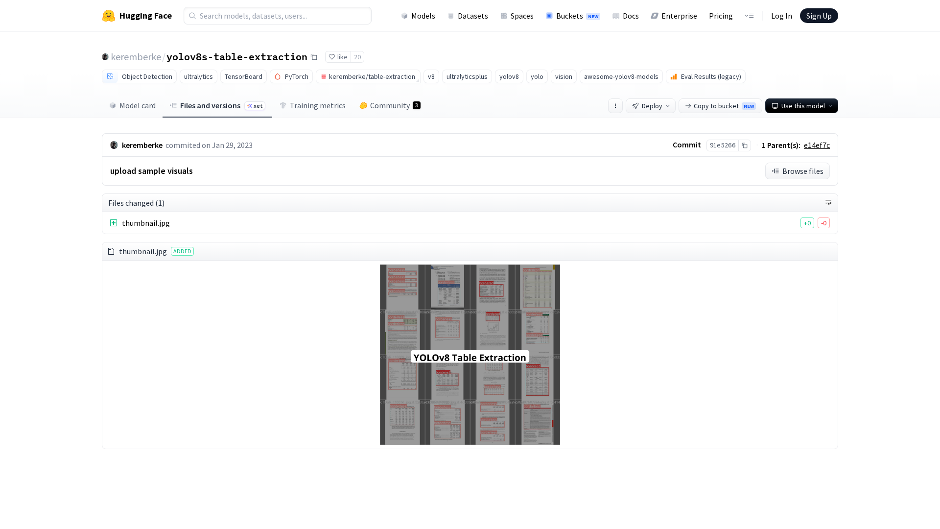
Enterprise (679, 16)
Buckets (577, 16)
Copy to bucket (724, 105)
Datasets (473, 16)
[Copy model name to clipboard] (313, 56)
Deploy (652, 105)
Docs (631, 16)
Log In (781, 16)
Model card (137, 105)
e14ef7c (817, 145)
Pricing (721, 16)
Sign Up (819, 16)
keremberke (136, 56)
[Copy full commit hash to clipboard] (744, 145)
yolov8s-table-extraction (236, 56)
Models (423, 16)
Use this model (803, 105)
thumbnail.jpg (146, 223)
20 (357, 56)
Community (394, 105)
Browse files (802, 171)
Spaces (522, 16)
